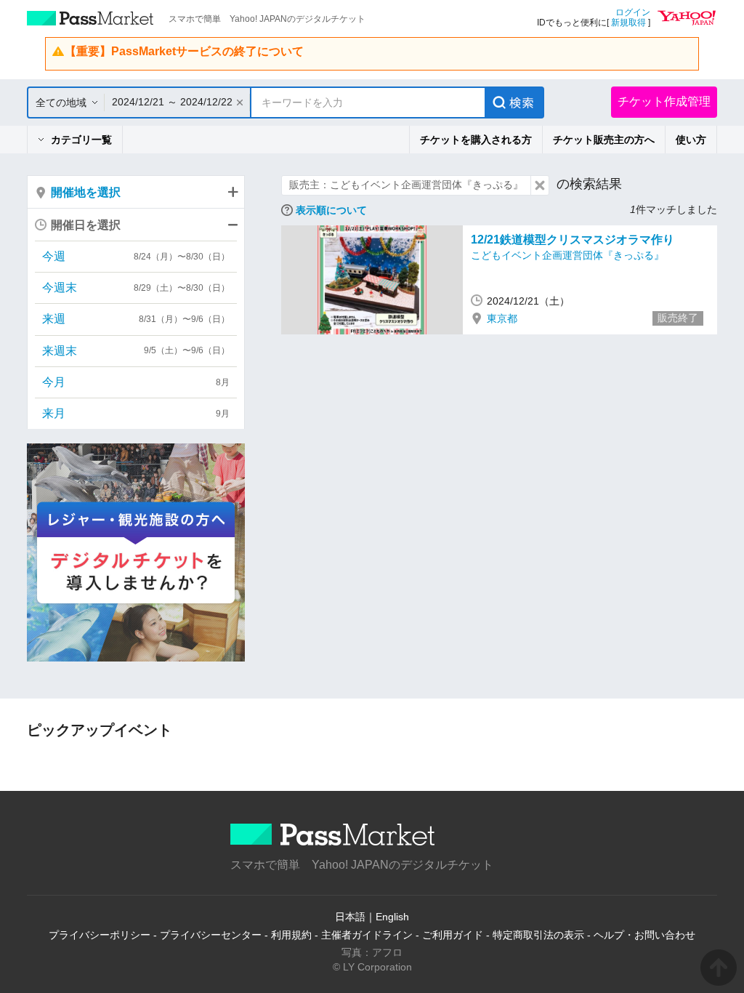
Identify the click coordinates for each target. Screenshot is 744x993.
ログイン (632, 12)
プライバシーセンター (211, 935)
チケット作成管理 (664, 101)
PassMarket (90, 18)
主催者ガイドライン (367, 935)
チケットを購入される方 (476, 139)
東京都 (502, 318)
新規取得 (628, 22)
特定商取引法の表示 (538, 935)
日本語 (350, 916)
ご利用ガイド (452, 935)
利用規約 (291, 935)
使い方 (691, 139)
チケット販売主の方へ (604, 139)
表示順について (331, 210)
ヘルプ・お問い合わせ (644, 935)
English (392, 916)
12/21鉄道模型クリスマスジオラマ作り (572, 239)
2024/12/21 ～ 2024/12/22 (172, 102)
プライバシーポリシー (99, 935)
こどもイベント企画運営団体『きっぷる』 (567, 255)
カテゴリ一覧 (81, 139)
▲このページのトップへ (718, 967)
